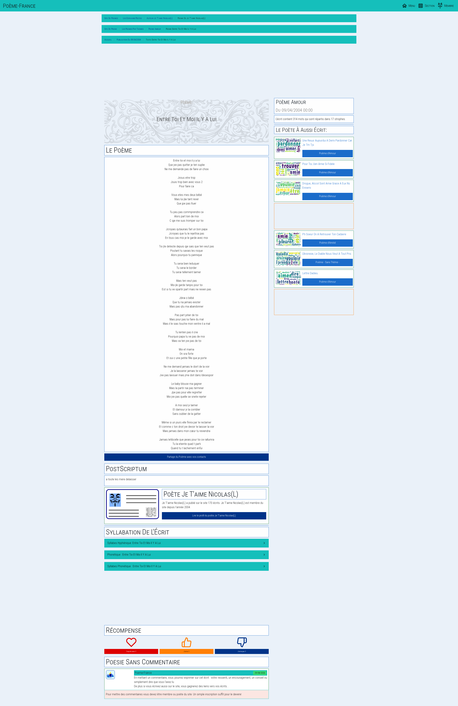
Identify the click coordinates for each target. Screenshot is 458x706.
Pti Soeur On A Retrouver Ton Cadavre (324, 234)
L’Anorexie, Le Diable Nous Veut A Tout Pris (326, 253)
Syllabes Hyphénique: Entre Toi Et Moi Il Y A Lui (134, 543)
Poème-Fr (19, 5)
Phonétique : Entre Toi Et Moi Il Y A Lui (129, 554)
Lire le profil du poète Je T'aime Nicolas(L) (214, 515)
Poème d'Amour (327, 153)
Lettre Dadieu (310, 273)
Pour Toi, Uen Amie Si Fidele (318, 164)
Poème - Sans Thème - (327, 262)
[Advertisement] (229, 72)
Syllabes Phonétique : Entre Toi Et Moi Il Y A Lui (134, 566)
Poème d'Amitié (327, 242)
